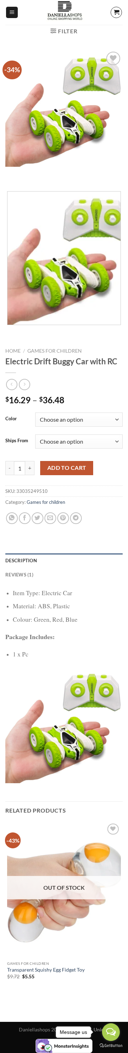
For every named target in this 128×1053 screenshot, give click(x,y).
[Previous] (12, 174)
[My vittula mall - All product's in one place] (64, 12)
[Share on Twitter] (37, 518)
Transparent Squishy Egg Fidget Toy (46, 970)
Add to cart (66, 468)
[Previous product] (24, 384)
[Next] (32, 174)
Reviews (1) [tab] (19, 574)
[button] (12, 12)
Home (13, 351)
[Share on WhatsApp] (12, 518)
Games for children (54, 351)
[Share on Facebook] (25, 518)
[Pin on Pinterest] (63, 518)
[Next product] (11, 384)
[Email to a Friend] (50, 518)
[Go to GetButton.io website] (111, 1045)
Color (11, 418)
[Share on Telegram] (76, 518)
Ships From (16, 440)
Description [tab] (21, 560)
